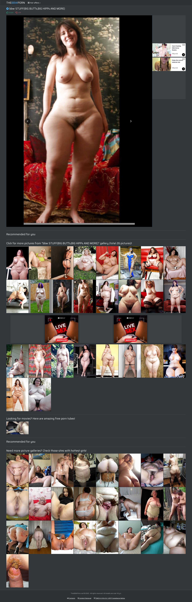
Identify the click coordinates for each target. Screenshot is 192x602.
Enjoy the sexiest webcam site (177, 61)
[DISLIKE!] (17, 12)
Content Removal (85, 598)
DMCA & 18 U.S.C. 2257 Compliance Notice (110, 598)
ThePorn (15, 3)
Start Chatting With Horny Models (176, 48)
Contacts (72, 598)
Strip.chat (175, 54)
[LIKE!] (7, 12)
